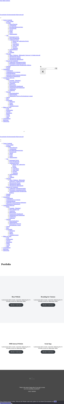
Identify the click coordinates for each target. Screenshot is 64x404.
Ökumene (8, 53)
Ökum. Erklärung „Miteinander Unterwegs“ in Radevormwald (24, 55)
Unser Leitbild (9, 21)
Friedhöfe (11, 52)
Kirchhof (14, 46)
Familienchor (12, 89)
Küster (11, 31)
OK (55, 401)
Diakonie (8, 92)
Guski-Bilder (15, 44)
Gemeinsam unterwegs (8, 77)
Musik (7, 79)
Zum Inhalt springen (5, 0)
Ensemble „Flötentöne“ (15, 80)
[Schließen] (42, 71)
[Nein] (11, 403)
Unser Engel (15, 45)
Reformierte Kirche (14, 37)
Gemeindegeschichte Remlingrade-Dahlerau (20, 65)
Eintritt (8, 114)
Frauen (11, 103)
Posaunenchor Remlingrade (16, 86)
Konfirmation (9, 110)
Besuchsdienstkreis (14, 93)
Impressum (6, 120)
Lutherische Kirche (14, 39)
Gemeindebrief (6, 118)
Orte (7, 35)
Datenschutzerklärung (5, 403)
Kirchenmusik (12, 28)
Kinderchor (12, 90)
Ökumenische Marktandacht (16, 59)
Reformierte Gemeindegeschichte (17, 63)
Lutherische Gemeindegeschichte (17, 62)
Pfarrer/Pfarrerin (13, 24)
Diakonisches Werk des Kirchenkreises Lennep (21, 96)
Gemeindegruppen (13, 106)
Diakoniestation (13, 34)
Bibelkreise (12, 101)
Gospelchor (12, 83)
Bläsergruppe (12, 84)
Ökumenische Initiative (15, 58)
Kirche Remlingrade (14, 38)
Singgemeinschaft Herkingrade (17, 87)
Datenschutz (6, 121)
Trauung (8, 111)
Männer (11, 104)
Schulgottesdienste (10, 73)
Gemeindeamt (12, 25)
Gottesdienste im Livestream (13, 72)
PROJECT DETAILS (16, 305)
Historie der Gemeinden (12, 61)
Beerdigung (9, 113)
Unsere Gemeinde (7, 20)
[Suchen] (40, 66)
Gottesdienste (6, 69)
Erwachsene (9, 100)
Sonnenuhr (15, 48)
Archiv (11, 32)
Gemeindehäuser (13, 49)
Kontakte (8, 22)
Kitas (10, 51)
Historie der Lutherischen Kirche (20, 41)
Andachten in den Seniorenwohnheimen (16, 75)
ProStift (8, 68)
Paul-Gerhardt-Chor (14, 82)
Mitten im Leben (7, 107)
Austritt (8, 115)
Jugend (11, 30)
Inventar (14, 42)
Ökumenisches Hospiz (14, 56)
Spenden (8, 66)
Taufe (7, 108)
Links (7, 117)
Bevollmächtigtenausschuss (16, 27)
